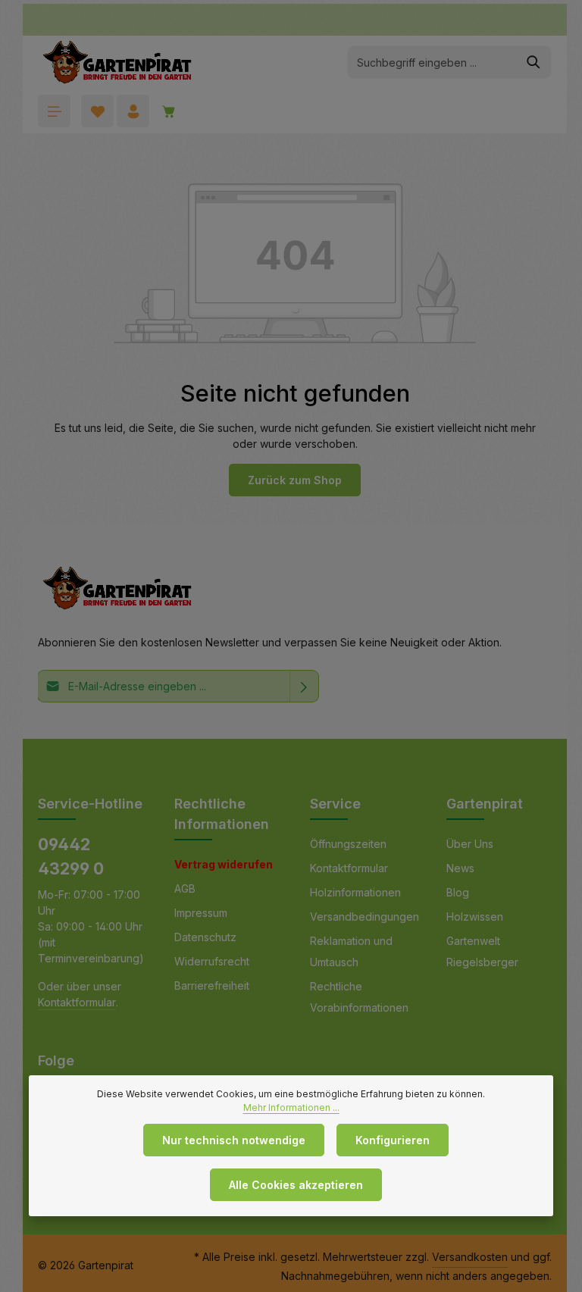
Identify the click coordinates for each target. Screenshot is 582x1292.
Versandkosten (470, 1256)
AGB (185, 888)
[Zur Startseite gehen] (117, 62)
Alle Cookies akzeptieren (296, 1184)
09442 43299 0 (71, 856)
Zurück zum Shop (295, 480)
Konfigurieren (392, 1140)
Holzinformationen (355, 892)
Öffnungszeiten (348, 843)
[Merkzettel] (97, 111)
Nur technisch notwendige (233, 1140)
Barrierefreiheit (211, 985)
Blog (457, 892)
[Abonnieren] (304, 686)
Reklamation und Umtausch (351, 951)
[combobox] (432, 62)
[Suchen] (534, 62)
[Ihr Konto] (133, 111)
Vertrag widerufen (223, 864)
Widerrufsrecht (211, 961)
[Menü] (54, 111)
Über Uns (469, 843)
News (460, 868)
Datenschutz (205, 937)
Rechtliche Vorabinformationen (359, 997)
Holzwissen (474, 916)
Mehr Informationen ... (291, 1107)
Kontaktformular (77, 1002)
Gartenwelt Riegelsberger (482, 951)
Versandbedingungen (364, 916)
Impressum (200, 912)
